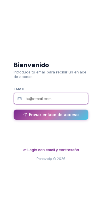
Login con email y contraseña (53, 149)
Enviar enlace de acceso (54, 114)
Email (19, 89)
